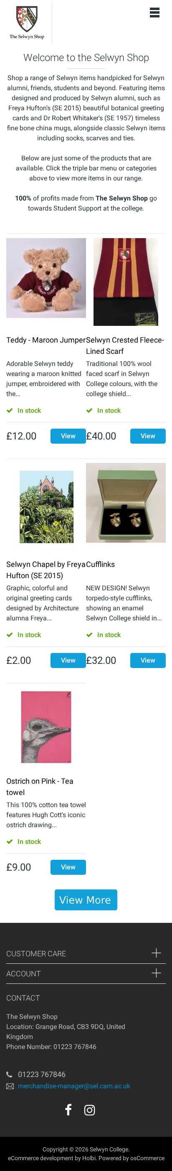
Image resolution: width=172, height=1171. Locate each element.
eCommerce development (40, 1158)
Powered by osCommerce (131, 1158)
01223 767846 (42, 1074)
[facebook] (68, 1110)
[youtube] (107, 1113)
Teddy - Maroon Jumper (46, 339)
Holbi (89, 1158)
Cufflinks (100, 564)
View (68, 436)
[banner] (86, 899)
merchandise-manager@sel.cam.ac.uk (74, 1086)
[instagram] (90, 1110)
